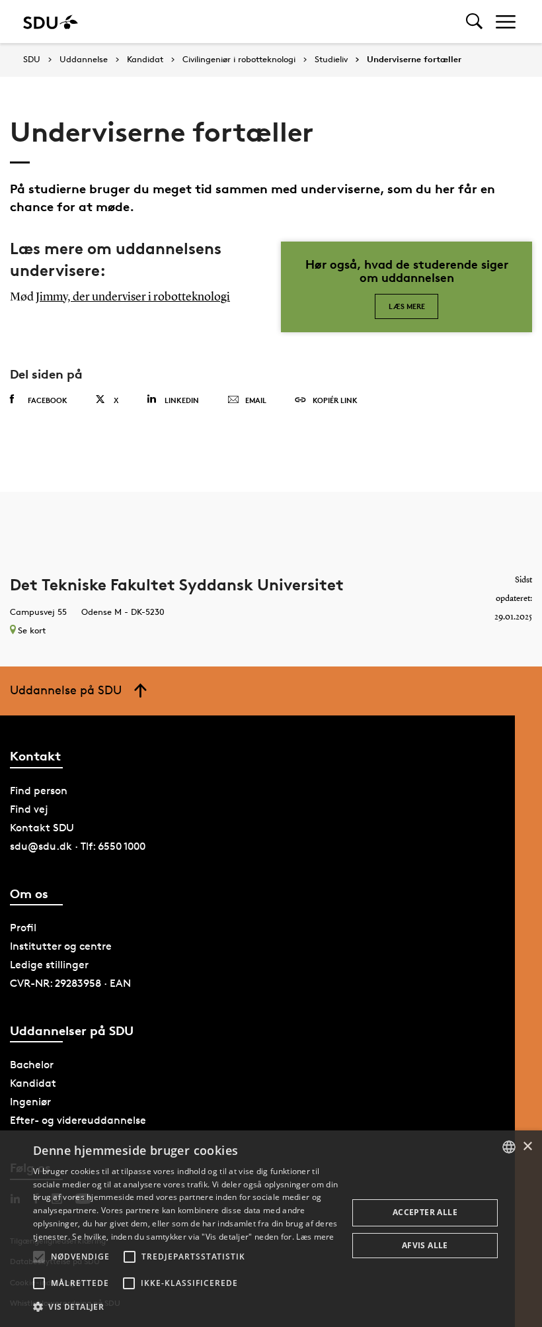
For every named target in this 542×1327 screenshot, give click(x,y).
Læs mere (407, 306)
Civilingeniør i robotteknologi (238, 59)
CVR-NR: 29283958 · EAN (70, 983)
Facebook (47, 400)
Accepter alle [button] (425, 1212)
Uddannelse (83, 59)
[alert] (271, 1228)
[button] (39, 1257)
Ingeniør (30, 1101)
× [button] (527, 1147)
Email (255, 400)
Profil (23, 927)
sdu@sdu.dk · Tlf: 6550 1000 (77, 846)
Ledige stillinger (49, 964)
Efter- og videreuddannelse (78, 1120)
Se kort (32, 630)
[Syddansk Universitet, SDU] (50, 21)
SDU (31, 59)
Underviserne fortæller (414, 59)
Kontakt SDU (42, 827)
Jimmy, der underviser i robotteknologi (133, 297)
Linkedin (182, 400)
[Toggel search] (474, 21)
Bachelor (32, 1064)
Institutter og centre (61, 946)
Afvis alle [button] (425, 1245)
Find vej (29, 809)
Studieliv (331, 59)
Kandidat (145, 59)
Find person (38, 790)
